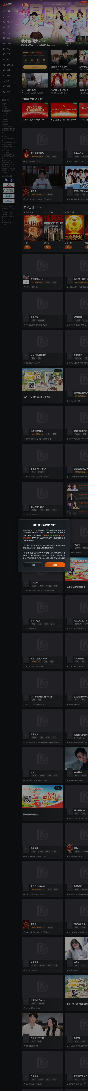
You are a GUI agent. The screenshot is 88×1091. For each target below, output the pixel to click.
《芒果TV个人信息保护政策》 (49, 535)
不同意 (33, 565)
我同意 (55, 565)
